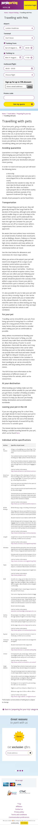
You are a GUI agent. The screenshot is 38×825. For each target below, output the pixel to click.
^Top (19, 804)
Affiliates (19, 806)
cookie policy (15, 823)
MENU (5, 7)
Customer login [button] (30, 5)
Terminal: (7, 33)
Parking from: (11, 43)
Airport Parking (13, 13)
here (18, 433)
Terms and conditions (19, 814)
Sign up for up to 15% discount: (18, 82)
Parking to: (10, 53)
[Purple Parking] (9, 3)
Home (6, 13)
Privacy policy (19, 812)
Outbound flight (10, 64)
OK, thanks (24, 823)
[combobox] (18, 28)
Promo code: (9, 93)
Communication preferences (19, 817)
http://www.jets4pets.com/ (18, 575)
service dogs (24, 625)
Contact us (19, 809)
